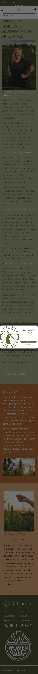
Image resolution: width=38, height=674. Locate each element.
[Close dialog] (37, 326)
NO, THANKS (28, 344)
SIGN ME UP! (28, 341)
